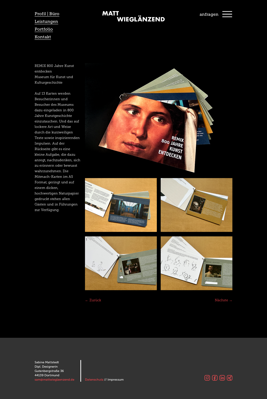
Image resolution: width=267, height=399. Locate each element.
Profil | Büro (47, 13)
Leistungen (46, 21)
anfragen (209, 14)
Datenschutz (94, 379)
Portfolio (44, 29)
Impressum (116, 379)
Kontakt (43, 36)
